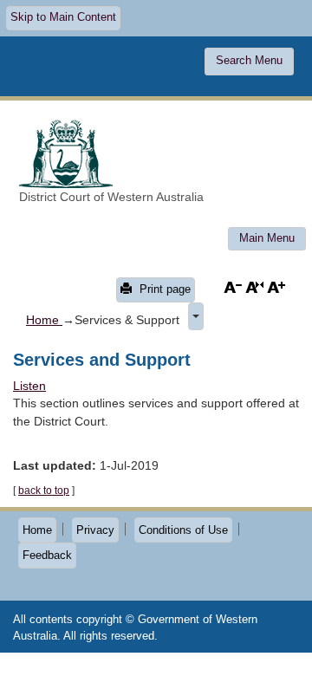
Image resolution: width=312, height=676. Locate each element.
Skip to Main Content (63, 17)
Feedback (47, 555)
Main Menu (267, 237)
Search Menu (249, 61)
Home (44, 320)
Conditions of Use (183, 529)
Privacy (95, 529)
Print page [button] (163, 289)
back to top (43, 490)
